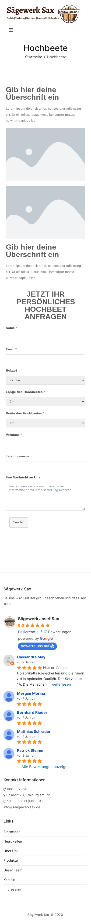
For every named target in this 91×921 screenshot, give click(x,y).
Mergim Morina (31, 693)
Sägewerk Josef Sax (38, 618)
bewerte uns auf (35, 645)
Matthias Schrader (34, 731)
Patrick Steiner (30, 750)
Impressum (12, 889)
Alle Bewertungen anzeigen (45, 766)
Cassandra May (31, 657)
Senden (18, 522)
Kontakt (9, 880)
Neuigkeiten (13, 841)
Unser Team (13, 870)
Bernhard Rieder (32, 712)
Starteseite (12, 832)
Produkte (11, 860)
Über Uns (11, 851)
